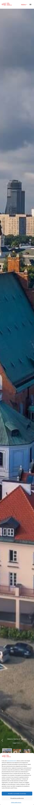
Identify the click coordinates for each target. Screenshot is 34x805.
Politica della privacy (16, 802)
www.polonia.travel (11, 760)
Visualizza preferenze (17, 798)
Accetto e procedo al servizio (17, 793)
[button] (31, 740)
